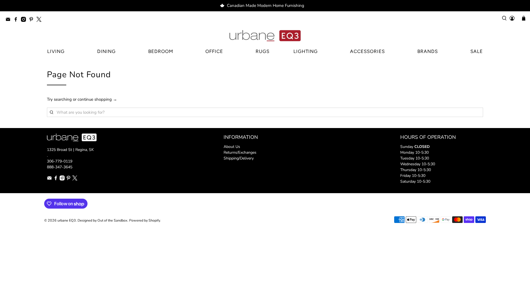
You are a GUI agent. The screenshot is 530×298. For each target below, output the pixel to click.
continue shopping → (97, 99)
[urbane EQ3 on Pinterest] (32, 20)
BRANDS (427, 51)
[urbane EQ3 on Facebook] (17, 20)
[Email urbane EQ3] (9, 20)
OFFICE (214, 51)
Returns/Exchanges (240, 152)
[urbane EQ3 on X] (40, 20)
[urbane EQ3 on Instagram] (25, 20)
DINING (106, 51)
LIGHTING (305, 51)
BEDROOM (160, 51)
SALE (476, 51)
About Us (232, 146)
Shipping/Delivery (239, 158)
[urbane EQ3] (265, 36)
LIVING (56, 51)
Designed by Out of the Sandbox (103, 220)
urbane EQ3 (66, 220)
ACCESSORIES (367, 51)
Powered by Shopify (144, 220)
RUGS (262, 51)
